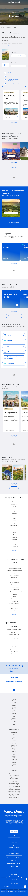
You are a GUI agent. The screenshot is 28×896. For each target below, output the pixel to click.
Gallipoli (14, 539)
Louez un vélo (14, 632)
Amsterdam (14, 732)
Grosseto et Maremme (14, 603)
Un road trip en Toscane (11, 213)
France (14, 708)
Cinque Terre (14, 577)
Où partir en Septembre (14, 786)
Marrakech (14, 746)
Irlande (14, 711)
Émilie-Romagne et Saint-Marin (14, 591)
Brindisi (14, 518)
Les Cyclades (14, 735)
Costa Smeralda (14, 582)
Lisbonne (14, 738)
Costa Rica (14, 704)
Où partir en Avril (14, 778)
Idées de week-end (14, 847)
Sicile (14, 757)
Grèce (14, 710)
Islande (14, 713)
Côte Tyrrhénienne (14, 589)
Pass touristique (14, 651)
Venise (14, 762)
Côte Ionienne (14, 584)
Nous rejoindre (14, 866)
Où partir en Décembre (14, 791)
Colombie (14, 705)
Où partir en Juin (14, 781)
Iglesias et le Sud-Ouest (14, 606)
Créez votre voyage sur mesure (14, 642)
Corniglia (14, 580)
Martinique (14, 745)
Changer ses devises (14, 653)
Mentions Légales (8, 889)
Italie (14, 12)
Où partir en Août (14, 784)
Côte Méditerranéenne (14, 587)
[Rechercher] (23, 2)
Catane (14, 527)
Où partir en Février (14, 775)
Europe (6, 27)
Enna (14, 532)
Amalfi (14, 508)
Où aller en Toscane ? (14, 167)
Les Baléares (14, 761)
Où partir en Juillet (14, 783)
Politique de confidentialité (17, 889)
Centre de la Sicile (14, 575)
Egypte (14, 707)
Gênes (14, 542)
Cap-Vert (14, 702)
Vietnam (14, 765)
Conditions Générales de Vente (20, 891)
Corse (14, 737)
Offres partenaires (14, 853)
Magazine (14, 845)
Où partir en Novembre (14, 789)
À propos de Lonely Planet (14, 857)
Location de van (14, 631)
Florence (11, 156)
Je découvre (14, 488)
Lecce (14, 544)
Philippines (14, 719)
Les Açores (14, 759)
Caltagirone (14, 523)
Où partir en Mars (14, 777)
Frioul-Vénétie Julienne (14, 599)
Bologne (14, 513)
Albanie (14, 699)
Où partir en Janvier (14, 773)
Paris (14, 750)
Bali (14, 734)
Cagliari (14, 520)
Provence (14, 753)
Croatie (14, 700)
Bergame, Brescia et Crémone (14, 570)
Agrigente (14, 501)
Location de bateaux (14, 634)
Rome (14, 754)
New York (14, 748)
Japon (14, 716)
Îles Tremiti (14, 610)
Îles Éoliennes (14, 608)
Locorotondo (14, 546)
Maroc (14, 718)
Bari (14, 511)
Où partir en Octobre (14, 788)
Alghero (14, 506)
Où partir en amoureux (14, 794)
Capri (14, 573)
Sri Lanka (14, 723)
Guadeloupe (14, 742)
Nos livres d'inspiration (14, 835)
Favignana (14, 594)
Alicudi (14, 565)
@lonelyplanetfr (15, 671)
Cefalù (14, 530)
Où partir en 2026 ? (14, 799)
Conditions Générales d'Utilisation (7, 891)
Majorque (14, 743)
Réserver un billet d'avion (14, 863)
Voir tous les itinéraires (14, 222)
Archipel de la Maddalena (14, 568)
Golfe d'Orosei (14, 601)
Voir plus (5, 46)
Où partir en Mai (14, 780)
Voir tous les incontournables (14, 316)
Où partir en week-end (14, 792)
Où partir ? (14, 842)
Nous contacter (14, 869)
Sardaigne (14, 756)
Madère (14, 764)
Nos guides (14, 831)
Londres (14, 740)
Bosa (14, 516)
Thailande (14, 724)
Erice (14, 534)
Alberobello (14, 504)
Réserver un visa (14, 649)
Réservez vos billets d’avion (14, 629)
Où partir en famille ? (14, 797)
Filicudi (14, 596)
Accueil (2, 27)
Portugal (14, 721)
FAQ (14, 850)
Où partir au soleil (14, 796)
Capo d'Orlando (14, 525)
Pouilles (14, 751)
